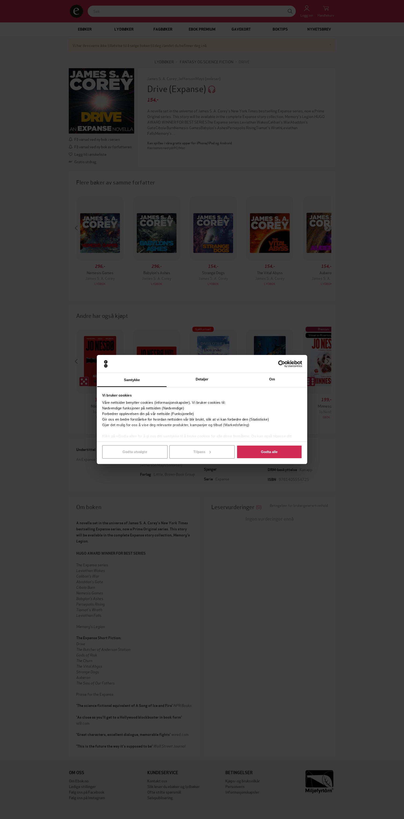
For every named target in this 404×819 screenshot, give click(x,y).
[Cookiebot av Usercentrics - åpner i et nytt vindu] (281, 363)
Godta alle (269, 452)
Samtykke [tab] (132, 380)
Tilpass (199, 452)
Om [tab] (272, 379)
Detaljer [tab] (202, 379)
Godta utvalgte (135, 452)
